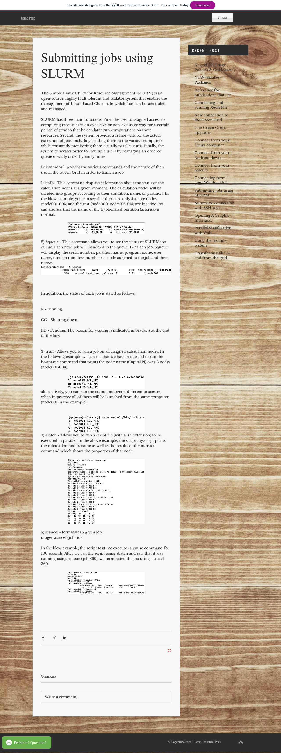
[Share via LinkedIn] (65, 637)
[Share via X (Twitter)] (54, 637)
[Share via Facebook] (43, 637)
